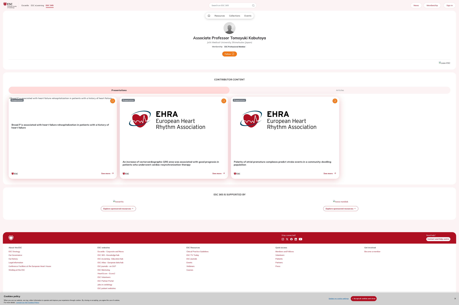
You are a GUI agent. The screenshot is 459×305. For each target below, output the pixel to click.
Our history (13, 259)
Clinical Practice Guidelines (197, 251)
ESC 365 (50, 5)
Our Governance (15, 255)
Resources (220, 15)
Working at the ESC (17, 270)
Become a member (372, 251)
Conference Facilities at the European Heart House (30, 266)
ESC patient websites (107, 288)
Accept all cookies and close (364, 299)
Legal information (16, 262)
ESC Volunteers (104, 277)
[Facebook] (291, 239)
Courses (189, 270)
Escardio (25, 5)
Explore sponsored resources (117, 208)
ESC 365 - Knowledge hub (108, 255)
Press (277, 266)
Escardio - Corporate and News (111, 251)
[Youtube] (300, 239)
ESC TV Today (192, 255)
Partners (279, 262)
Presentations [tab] (119, 90)
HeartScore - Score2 (106, 273)
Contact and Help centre (438, 239)
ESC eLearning (37, 5)
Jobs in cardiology (105, 285)
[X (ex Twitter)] (287, 239)
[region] (229, 299)
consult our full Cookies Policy (27, 302)
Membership (432, 5)
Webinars (190, 266)
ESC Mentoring (104, 270)
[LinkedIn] (296, 239)
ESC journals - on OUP (107, 266)
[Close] (455, 298)
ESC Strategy (14, 251)
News (416, 5)
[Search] (253, 6)
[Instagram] (283, 239)
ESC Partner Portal (105, 281)
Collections (234, 15)
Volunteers (279, 255)
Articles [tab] (340, 90)
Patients (279, 259)
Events (247, 15)
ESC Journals (191, 259)
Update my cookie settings (339, 299)
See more (105, 173)
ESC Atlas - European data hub (110, 262)
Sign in (450, 5)
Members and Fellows (284, 251)
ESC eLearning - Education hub (110, 259)
